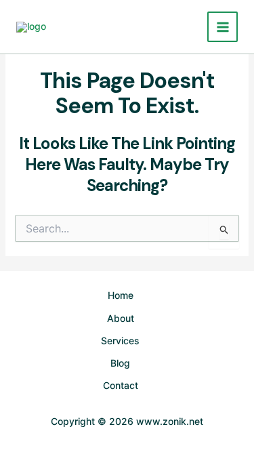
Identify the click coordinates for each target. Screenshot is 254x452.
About (120, 318)
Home (120, 295)
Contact (120, 385)
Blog (120, 363)
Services (120, 340)
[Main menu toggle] (222, 27)
